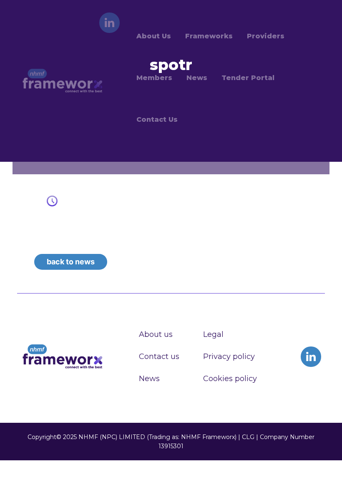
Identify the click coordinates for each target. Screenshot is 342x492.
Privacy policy (229, 356)
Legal (213, 334)
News (149, 378)
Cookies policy (230, 378)
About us (156, 334)
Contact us (159, 356)
